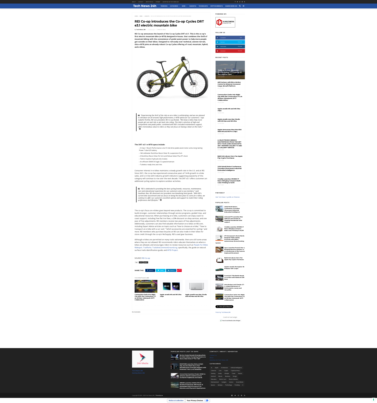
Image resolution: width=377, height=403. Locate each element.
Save (180, 270)
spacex (213, 385)
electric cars (222, 379)
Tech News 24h (137, 371)
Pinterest (231, 51)
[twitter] (237, 2)
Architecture (224, 367)
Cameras (213, 370)
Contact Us (213, 355)
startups (220, 385)
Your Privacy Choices (195, 400)
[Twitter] (235, 395)
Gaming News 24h (231, 6)
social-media (239, 382)
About (134, 2)
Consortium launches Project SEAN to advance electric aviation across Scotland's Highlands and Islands (192, 375)
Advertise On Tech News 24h (219, 360)
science (231, 382)
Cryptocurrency (216, 6)
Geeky (220, 373)
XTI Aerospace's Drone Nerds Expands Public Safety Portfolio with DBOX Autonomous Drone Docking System (229, 239)
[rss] (244, 2)
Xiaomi (240, 373)
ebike (141, 16)
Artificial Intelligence (236, 367)
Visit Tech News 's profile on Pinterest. (227, 197)
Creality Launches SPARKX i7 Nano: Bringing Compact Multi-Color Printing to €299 (234, 228)
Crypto (226, 370)
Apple (216, 367)
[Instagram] (239, 2)
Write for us (149, 2)
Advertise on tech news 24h (171, 2)
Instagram (231, 46)
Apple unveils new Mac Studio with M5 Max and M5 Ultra (196, 295)
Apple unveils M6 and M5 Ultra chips (170, 295)
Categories (174, 6)
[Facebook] (232, 395)
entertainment (215, 382)
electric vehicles (233, 379)
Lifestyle (226, 373)
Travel (233, 373)
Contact (140, 2)
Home (136, 16)
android (213, 376)
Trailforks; (147, 247)
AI (211, 367)
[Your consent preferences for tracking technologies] (373, 399)
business (227, 376)
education (213, 379)
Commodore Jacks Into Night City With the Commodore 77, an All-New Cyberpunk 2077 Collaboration (145, 297)
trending (164, 6)
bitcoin (220, 376)
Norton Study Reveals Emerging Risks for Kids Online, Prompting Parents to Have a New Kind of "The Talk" (193, 356)
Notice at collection (176, 400)
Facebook (231, 37)
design (235, 376)
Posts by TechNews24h (223, 312)
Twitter (231, 42)
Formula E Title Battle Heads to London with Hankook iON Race (234, 277)
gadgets (192, 6)
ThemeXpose (159, 395)
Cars (220, 370)
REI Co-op (146, 258)
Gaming (213, 373)
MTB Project (172, 250)
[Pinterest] (242, 2)
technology (203, 6)
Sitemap (158, 2)
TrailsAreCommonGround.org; (165, 247)
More (183, 6)
